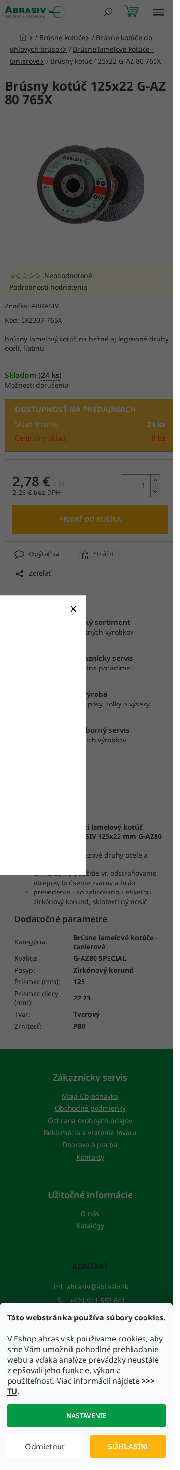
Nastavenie (86, 1415)
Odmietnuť (45, 1446)
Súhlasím (128, 1446)
